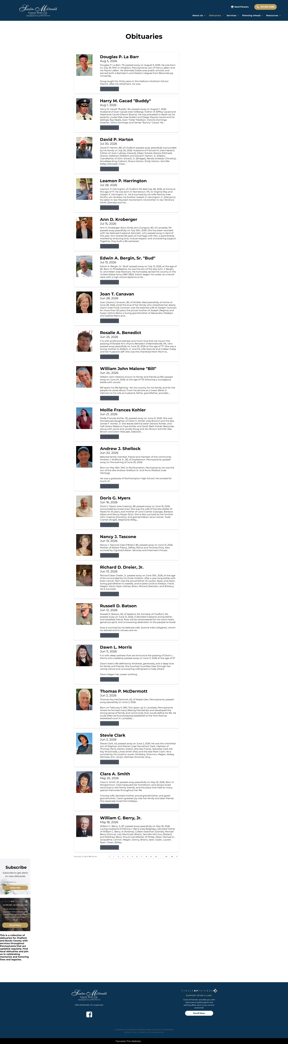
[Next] (177, 856)
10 (156, 857)
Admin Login (158, 1032)
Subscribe (15, 888)
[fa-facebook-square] (89, 1014)
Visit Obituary (109, 89)
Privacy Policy (131, 1032)
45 (166, 857)
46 (172, 857)
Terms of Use (145, 1032)
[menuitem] (199, 15)
